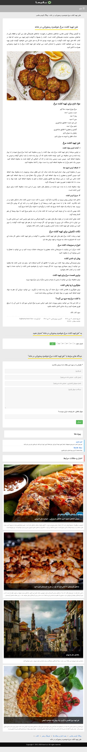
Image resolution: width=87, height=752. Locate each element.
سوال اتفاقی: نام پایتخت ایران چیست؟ (70, 411)
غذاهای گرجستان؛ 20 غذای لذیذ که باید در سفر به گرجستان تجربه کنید (56, 587)
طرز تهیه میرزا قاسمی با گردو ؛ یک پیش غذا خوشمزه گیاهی (60, 720)
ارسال (79, 422)
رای (53, 343)
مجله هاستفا (78, 447)
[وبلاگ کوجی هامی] (43, 2)
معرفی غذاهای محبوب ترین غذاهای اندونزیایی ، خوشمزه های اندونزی (57, 519)
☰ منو (82, 8)
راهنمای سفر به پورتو (72, 655)
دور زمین (79, 441)
